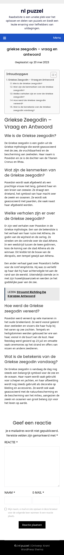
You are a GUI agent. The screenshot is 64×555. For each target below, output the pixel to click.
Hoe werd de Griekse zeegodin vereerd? (30, 102)
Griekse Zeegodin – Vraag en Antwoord (31, 79)
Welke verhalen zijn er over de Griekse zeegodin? (33, 95)
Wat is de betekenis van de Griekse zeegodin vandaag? (32, 108)
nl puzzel (32, 11)
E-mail (38, 492)
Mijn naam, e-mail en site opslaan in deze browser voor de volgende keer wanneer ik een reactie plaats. (33, 513)
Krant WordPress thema (35, 547)
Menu (57, 38)
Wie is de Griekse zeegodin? (27, 83)
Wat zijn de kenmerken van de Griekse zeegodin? (33, 88)
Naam (9, 492)
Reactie (11, 442)
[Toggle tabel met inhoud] (52, 75)
